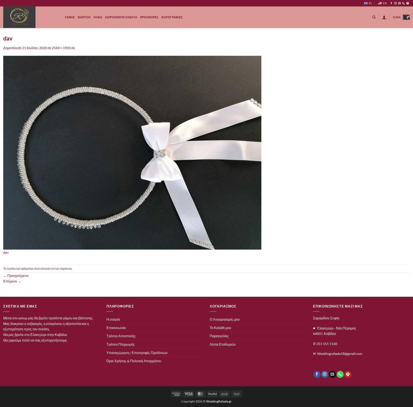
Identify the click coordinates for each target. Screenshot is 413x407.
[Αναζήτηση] (374, 17)
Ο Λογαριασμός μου (225, 319)
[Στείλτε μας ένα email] (399, 3)
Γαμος (70, 17)
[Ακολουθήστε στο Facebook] (391, 3)
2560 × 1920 (61, 48)
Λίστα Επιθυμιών (223, 344)
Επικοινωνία (116, 328)
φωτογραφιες (172, 17)
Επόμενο (12, 281)
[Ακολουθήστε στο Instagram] (395, 3)
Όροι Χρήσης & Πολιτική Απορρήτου (133, 361)
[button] (384, 17)
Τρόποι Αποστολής (121, 336)
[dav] (132, 152)
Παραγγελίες (219, 336)
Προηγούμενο (15, 275)
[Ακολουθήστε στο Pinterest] (407, 3)
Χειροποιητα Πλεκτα (121, 17)
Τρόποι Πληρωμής (120, 344)
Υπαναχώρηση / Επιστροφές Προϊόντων (137, 353)
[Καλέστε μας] (403, 3)
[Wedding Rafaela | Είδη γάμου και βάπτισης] (31, 17)
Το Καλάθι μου (220, 328)
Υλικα (97, 17)
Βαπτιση (84, 17)
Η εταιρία (113, 319)
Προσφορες (149, 17)
